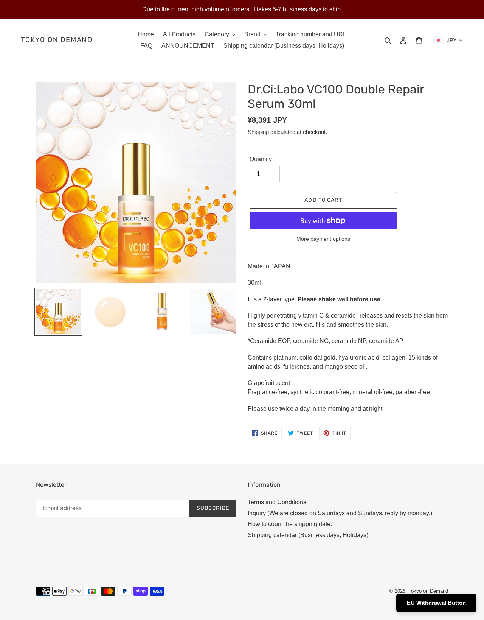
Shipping (258, 132)
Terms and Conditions (277, 502)
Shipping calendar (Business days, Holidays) (308, 535)
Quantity (261, 159)
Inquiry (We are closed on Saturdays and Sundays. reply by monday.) (340, 513)
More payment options (323, 239)
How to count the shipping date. (290, 524)
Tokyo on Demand (57, 40)
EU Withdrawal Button (436, 603)
